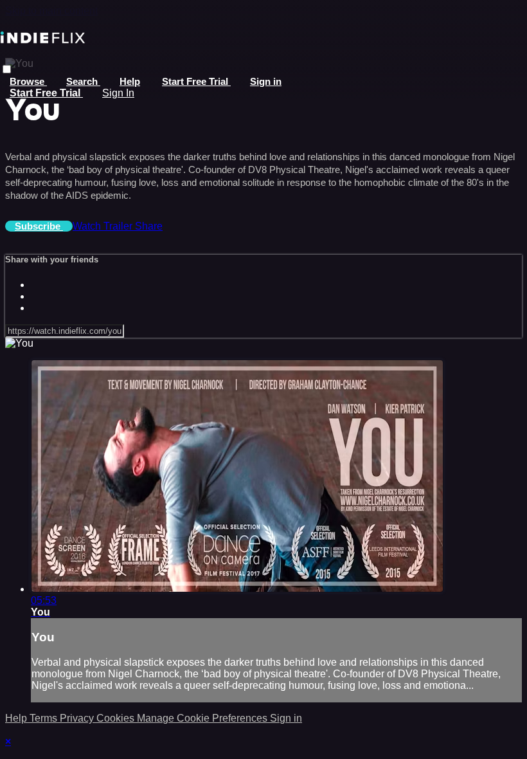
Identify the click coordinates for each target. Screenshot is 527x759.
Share (149, 226)
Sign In (118, 92)
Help (130, 81)
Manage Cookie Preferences (203, 718)
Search (83, 81)
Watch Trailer (104, 226)
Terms (45, 718)
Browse (28, 81)
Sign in (265, 81)
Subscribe (39, 226)
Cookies (116, 718)
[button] (7, 69)
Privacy (78, 718)
